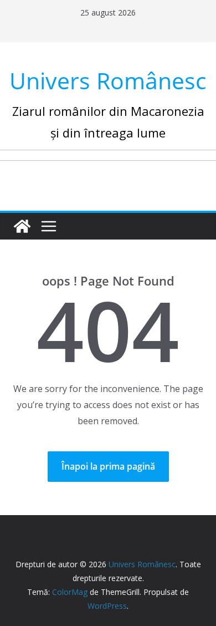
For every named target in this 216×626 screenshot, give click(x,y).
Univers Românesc (108, 80)
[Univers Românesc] (22, 226)
